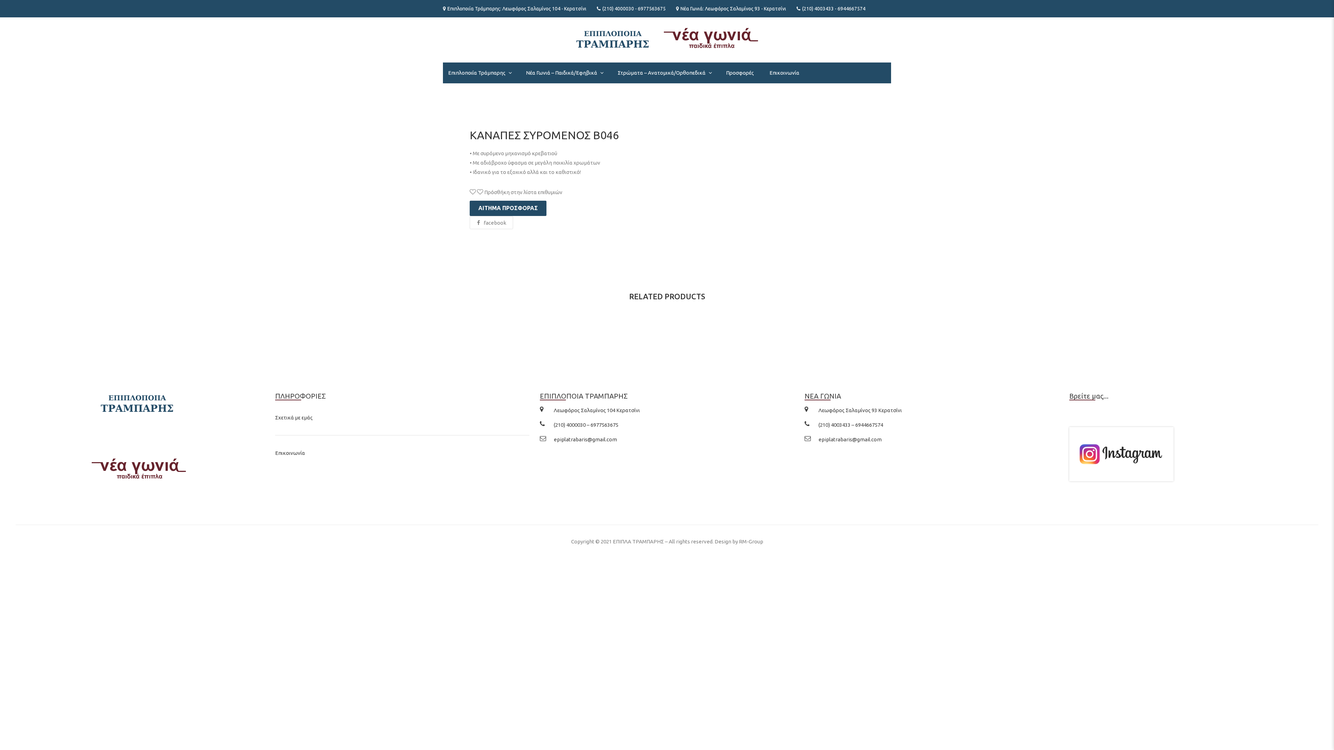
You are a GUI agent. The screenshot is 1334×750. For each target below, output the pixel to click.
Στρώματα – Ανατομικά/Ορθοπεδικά (662, 73)
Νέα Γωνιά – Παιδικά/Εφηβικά (561, 73)
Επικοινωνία (784, 73)
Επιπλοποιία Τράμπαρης (476, 73)
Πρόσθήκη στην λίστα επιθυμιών (522, 192)
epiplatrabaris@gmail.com (585, 439)
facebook (495, 223)
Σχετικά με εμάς (294, 417)
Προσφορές (740, 73)
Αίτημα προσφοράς (508, 208)
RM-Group (751, 541)
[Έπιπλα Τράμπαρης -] (667, 37)
